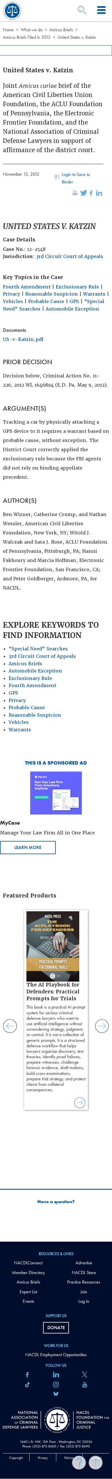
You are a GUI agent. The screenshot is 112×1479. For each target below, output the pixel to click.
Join (83, 1292)
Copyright (16, 1457)
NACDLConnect (28, 1263)
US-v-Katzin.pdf (23, 339)
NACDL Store (84, 1272)
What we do (32, 30)
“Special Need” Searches (38, 649)
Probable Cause (46, 301)
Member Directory (28, 1272)
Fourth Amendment (27, 287)
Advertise (84, 1263)
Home (8, 30)
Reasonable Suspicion (51, 294)
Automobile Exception (72, 309)
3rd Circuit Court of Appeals (69, 256)
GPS (74, 301)
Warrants (94, 294)
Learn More (27, 847)
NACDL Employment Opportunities (56, 1355)
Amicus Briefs (61, 30)
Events (28, 1301)
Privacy (11, 294)
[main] (56, 621)
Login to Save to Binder (76, 178)
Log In (83, 1301)
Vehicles (13, 301)
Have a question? (56, 1202)
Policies (69, 1457)
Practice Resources (83, 1282)
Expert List (28, 1292)
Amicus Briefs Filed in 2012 (27, 37)
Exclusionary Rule (77, 287)
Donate (56, 1328)
